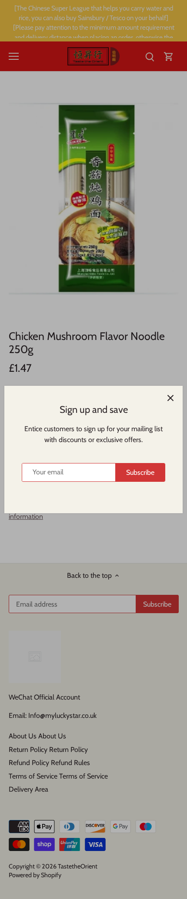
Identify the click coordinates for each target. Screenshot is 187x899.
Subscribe (140, 472)
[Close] (170, 398)
